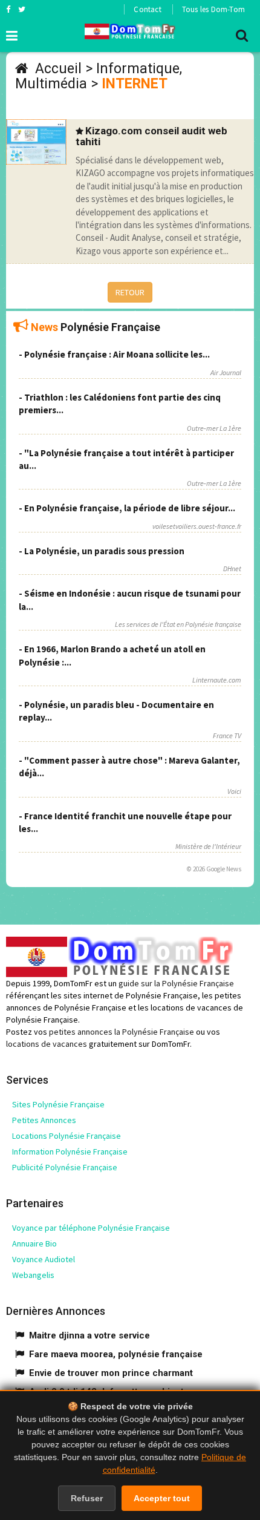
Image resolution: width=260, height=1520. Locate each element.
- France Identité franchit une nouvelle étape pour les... (125, 822)
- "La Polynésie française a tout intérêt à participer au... (126, 459)
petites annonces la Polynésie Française (121, 1031)
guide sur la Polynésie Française (176, 983)
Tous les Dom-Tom (213, 9)
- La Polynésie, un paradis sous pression (101, 551)
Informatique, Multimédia (98, 76)
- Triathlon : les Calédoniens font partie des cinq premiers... (120, 403)
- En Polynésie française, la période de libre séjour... (127, 508)
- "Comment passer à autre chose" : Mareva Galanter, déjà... (129, 767)
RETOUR (130, 292)
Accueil (58, 69)
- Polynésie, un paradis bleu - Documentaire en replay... (116, 711)
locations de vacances (46, 1043)
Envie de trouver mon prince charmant (111, 1373)
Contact (147, 9)
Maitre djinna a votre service (89, 1335)
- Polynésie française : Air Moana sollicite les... (114, 354)
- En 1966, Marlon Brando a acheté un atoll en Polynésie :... (112, 655)
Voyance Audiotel (43, 1259)
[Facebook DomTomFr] (8, 9)
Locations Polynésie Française (66, 1135)
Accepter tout (162, 1498)
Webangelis (33, 1274)
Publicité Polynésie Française (64, 1167)
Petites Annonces (44, 1120)
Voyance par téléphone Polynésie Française (91, 1227)
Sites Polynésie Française (58, 1104)
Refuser (87, 1498)
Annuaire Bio (34, 1243)
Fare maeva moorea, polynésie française (116, 1354)
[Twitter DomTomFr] (21, 9)
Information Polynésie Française (70, 1151)
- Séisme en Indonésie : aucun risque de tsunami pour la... (130, 600)
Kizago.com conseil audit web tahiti (151, 136)
